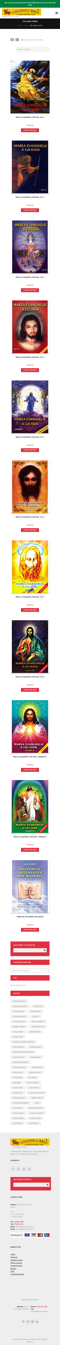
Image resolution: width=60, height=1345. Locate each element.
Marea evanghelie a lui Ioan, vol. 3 (30, 277)
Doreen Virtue (35, 1032)
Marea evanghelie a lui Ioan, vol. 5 (30, 437)
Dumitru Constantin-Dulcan (23, 1042)
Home (19, 25)
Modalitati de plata (16, 1260)
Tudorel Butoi (18, 1118)
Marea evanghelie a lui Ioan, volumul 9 (30, 836)
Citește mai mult (30, 130)
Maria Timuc (17, 1093)
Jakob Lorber (17, 1072)
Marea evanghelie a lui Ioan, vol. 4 (30, 357)
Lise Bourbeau (32, 1082)
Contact (12, 1254)
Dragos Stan (17, 1037)
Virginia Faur (33, 1123)
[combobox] (30, 970)
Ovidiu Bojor (17, 1108)
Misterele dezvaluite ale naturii (30, 916)
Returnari (13, 1269)
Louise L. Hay (17, 1088)
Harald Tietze (35, 1057)
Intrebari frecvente (16, 1266)
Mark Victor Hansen (36, 1093)
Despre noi (13, 1257)
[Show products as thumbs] (12, 40)
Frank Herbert (18, 1047)
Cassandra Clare (19, 1016)
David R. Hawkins (38, 1021)
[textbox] (30, 970)
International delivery (17, 1274)
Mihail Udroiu (37, 1098)
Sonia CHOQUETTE (36, 1113)
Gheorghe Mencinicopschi (23, 1052)
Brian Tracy (38, 1006)
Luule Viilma (34, 1088)
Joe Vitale (32, 1077)
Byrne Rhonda (18, 1011)
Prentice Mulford (35, 1108)
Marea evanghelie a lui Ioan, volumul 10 (30, 756)
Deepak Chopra (19, 1026)
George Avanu (35, 1047)
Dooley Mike (18, 1032)
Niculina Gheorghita (20, 1103)
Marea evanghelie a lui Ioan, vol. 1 (30, 117)
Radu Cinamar (18, 1113)
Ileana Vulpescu (19, 1067)
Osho (37, 1103)
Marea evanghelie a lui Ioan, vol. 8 (30, 676)
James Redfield (34, 1072)
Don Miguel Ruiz (38, 1026)
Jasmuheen (17, 1077)
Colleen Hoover (19, 1021)
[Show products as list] (17, 40)
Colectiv (36, 1016)
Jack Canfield (37, 1067)
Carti (26, 25)
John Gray (16, 1082)
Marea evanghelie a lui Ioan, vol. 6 (30, 517)
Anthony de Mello (20, 1006)
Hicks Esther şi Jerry (20, 1062)
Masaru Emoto (19, 1098)
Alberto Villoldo (19, 1001)
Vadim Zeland (35, 1118)
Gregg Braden (18, 1057)
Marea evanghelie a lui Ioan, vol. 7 (30, 597)
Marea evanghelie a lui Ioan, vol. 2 (30, 197)
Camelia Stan (35, 1011)
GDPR (12, 1271)
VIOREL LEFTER (17, 1123)
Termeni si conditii (16, 1263)
